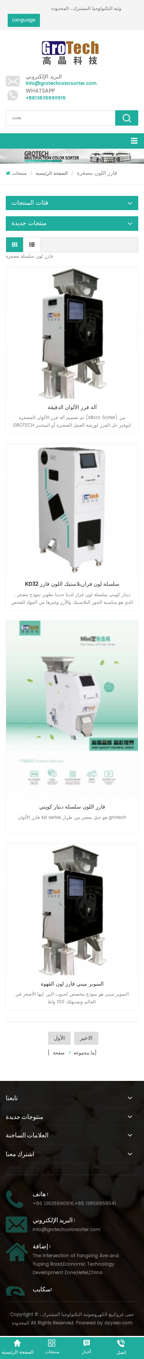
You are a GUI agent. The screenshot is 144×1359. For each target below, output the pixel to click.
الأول (59, 1038)
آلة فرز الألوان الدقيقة (72, 407)
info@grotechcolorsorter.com (61, 83)
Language (23, 20)
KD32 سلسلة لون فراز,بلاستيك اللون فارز (72, 584)
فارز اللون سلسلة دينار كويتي (72, 807)
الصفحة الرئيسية (52, 173)
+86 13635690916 (53, 1203)
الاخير (86, 1038)
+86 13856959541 (95, 1203)
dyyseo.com (118, 1323)
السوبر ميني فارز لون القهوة (72, 984)
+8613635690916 (46, 98)
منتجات (19, 173)
